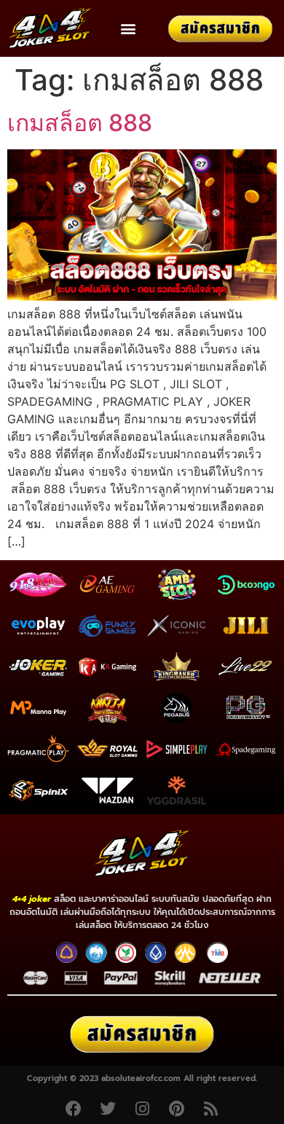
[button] (128, 29)
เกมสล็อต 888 (79, 123)
